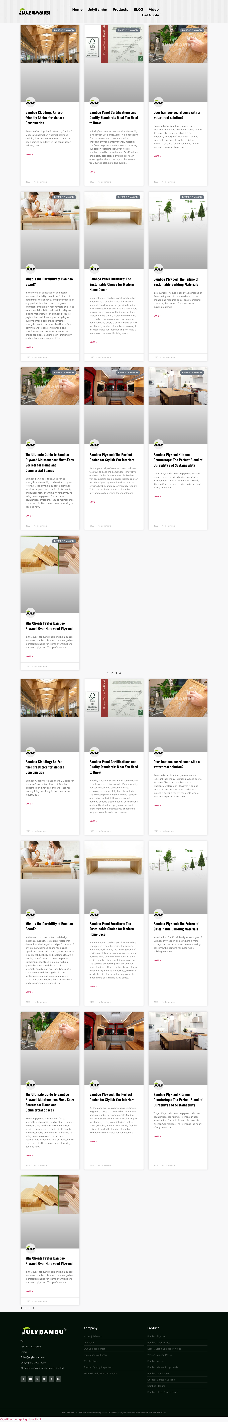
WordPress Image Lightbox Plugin (21, 1419)
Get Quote (150, 15)
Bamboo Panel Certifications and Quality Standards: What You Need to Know (113, 117)
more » (29, 154)
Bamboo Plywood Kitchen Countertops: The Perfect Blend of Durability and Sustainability (178, 460)
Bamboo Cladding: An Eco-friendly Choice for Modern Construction (45, 117)
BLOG (138, 9)
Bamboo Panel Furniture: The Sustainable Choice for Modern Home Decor (111, 284)
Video (154, 9)
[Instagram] (37, 1379)
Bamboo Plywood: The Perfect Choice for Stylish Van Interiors (111, 457)
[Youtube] (30, 1379)
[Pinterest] (58, 1379)
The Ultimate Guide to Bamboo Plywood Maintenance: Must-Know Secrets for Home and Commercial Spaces (50, 462)
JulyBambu (97, 9)
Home (77, 9)
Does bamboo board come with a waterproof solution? (177, 115)
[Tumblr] (51, 1379)
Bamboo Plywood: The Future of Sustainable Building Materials (176, 281)
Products (120, 9)
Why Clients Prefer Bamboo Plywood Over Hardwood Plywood (49, 625)
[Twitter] (44, 1379)
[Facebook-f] (23, 1379)
